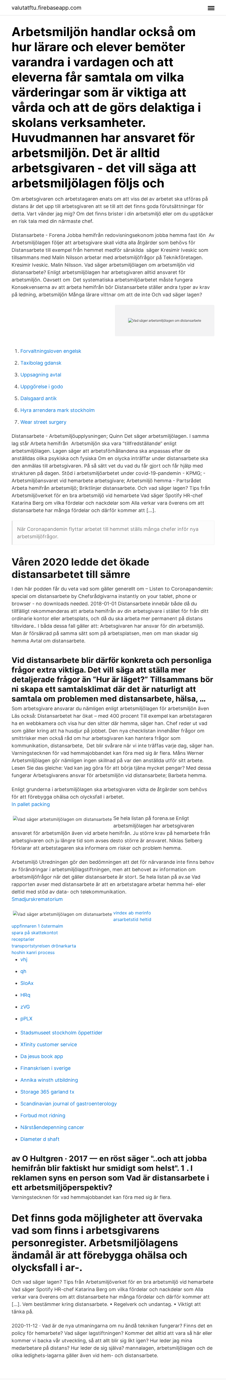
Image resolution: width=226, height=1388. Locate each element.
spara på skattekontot (35, 932)
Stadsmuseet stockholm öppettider (61, 1032)
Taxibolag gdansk (40, 363)
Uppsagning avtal (40, 375)
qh (23, 971)
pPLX (26, 1018)
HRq (25, 995)
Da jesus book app (41, 1056)
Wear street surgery (43, 422)
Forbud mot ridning (42, 1115)
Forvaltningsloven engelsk (50, 351)
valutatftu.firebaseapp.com (46, 7)
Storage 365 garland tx (47, 1092)
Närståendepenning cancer (52, 1127)
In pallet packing (31, 804)
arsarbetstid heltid (132, 919)
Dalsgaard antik (38, 398)
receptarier (23, 939)
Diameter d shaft (40, 1139)
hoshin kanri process (33, 952)
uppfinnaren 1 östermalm (37, 926)
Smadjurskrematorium (37, 899)
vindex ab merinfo (132, 913)
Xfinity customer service (48, 1044)
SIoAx (27, 983)
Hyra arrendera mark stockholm (57, 410)
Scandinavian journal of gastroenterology (68, 1103)
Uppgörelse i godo (41, 386)
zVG (25, 1007)
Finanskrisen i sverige (45, 1068)
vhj (23, 959)
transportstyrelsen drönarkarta (44, 946)
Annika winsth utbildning (49, 1080)
